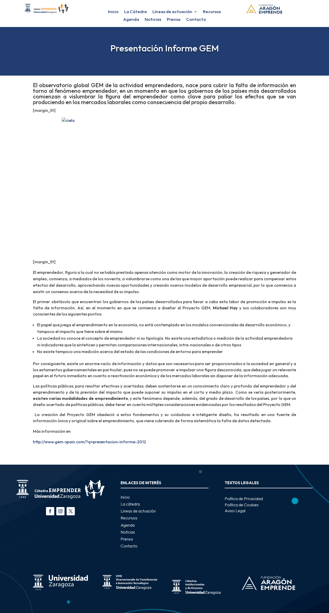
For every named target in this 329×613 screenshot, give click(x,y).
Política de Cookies (242, 504)
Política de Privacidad (244, 498)
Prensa (173, 19)
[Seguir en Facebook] (50, 511)
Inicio (113, 12)
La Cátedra (135, 12)
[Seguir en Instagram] (60, 511)
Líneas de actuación (172, 12)
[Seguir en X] (71, 511)
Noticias (153, 19)
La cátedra (130, 504)
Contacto (196, 19)
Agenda (131, 19)
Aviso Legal (235, 510)
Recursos (212, 12)
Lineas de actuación (138, 510)
